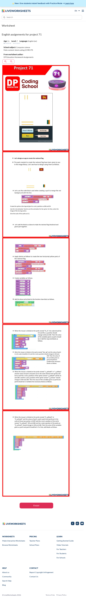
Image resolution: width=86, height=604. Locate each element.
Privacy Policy (61, 595)
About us (5, 572)
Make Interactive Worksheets (13, 541)
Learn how (69, 3)
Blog (4, 585)
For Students (61, 553)
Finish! (36, 505)
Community (6, 576)
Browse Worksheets (10, 545)
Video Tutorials (62, 545)
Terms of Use (50, 595)
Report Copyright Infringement (41, 572)
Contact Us (33, 576)
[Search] (4, 17)
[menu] (83, 10)
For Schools (61, 558)
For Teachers (61, 549)
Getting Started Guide (65, 541)
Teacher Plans (34, 541)
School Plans (34, 545)
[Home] (16, 11)
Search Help (6, 581)
